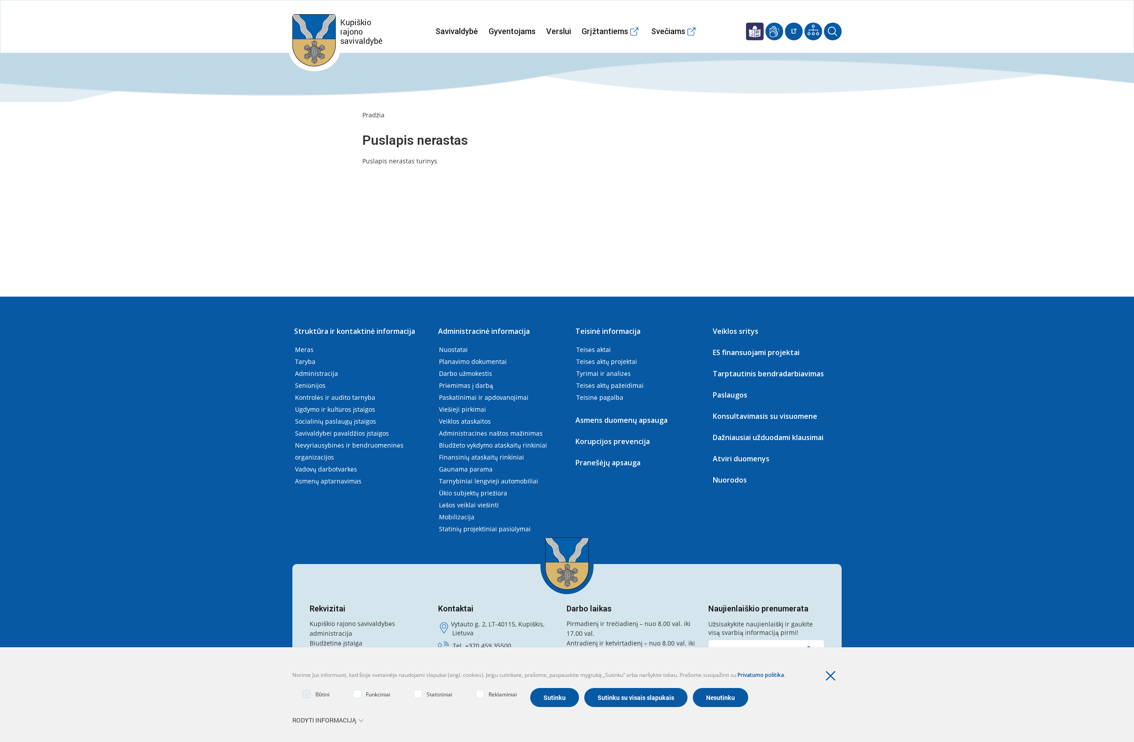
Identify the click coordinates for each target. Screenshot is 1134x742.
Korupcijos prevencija (612, 441)
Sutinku (555, 697)
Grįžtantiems (605, 31)
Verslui (558, 31)
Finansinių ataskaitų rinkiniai (481, 457)
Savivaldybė (456, 31)
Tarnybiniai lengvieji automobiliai (488, 481)
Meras (304, 349)
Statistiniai (439, 694)
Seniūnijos (310, 385)
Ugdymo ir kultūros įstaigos (335, 409)
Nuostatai (453, 349)
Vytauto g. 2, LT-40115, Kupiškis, (497, 624)
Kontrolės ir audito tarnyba (335, 397)
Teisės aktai (593, 349)
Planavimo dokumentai (473, 361)
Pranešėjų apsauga (608, 463)
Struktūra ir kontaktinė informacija (354, 331)
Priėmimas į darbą (466, 385)
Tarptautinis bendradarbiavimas (768, 374)
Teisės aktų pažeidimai (610, 385)
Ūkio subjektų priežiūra (473, 493)
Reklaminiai (503, 694)
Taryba (305, 361)
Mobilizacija (456, 517)
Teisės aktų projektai (606, 361)
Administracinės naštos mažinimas (491, 433)
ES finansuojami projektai (756, 352)
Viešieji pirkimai (462, 409)
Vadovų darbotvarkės (326, 469)
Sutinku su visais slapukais (636, 697)
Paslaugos (730, 395)
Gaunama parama (466, 469)
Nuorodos (730, 480)
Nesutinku (720, 697)
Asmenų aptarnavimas (328, 481)
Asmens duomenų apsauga (621, 420)
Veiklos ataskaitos (465, 421)
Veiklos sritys (735, 331)
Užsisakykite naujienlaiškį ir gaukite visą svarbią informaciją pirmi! (760, 628)
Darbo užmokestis (465, 373)
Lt (794, 31)
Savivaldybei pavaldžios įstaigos (342, 433)
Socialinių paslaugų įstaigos (335, 421)
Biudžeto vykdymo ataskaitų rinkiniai (493, 445)
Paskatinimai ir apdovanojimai (483, 397)
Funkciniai (378, 694)
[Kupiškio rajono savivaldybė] (567, 563)
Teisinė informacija (608, 331)
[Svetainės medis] (813, 31)
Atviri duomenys (741, 459)
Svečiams (668, 31)
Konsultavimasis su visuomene (765, 416)
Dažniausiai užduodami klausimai (768, 437)
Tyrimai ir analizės (603, 373)
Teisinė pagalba (599, 397)
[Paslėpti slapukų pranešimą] (832, 676)
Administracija (316, 373)
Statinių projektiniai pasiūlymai (485, 529)
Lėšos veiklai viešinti (469, 505)
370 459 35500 (490, 646)
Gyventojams (512, 31)
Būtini (322, 694)
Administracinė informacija (484, 331)
